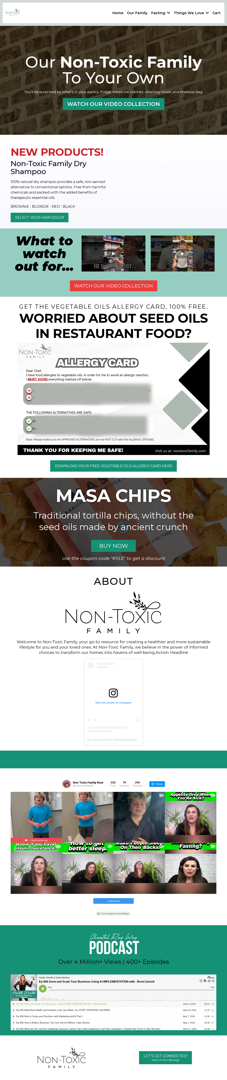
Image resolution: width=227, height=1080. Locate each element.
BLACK (69, 206)
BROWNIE (20, 206)
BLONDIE (40, 206)
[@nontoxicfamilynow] (66, 784)
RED (56, 206)
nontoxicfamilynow (126, 739)
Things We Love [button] (189, 13)
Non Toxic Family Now (99, 739)
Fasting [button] (158, 13)
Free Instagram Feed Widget (115, 913)
